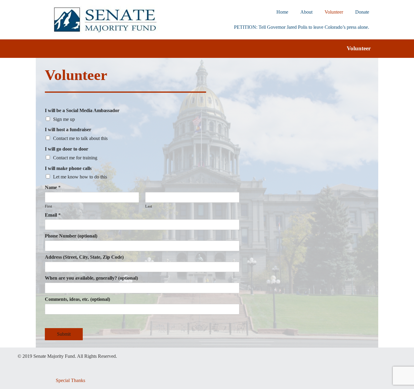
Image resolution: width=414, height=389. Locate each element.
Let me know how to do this (80, 176)
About (306, 12)
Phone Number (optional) (71, 235)
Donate (362, 12)
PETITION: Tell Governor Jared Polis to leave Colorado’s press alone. (301, 27)
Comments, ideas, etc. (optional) (77, 299)
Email (53, 215)
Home (282, 12)
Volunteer (334, 12)
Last (148, 206)
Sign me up (64, 119)
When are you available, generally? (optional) (91, 278)
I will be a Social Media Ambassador (82, 110)
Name (53, 187)
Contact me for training (75, 157)
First (48, 206)
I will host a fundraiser (68, 129)
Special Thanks (70, 380)
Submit (64, 334)
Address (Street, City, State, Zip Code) (84, 257)
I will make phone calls (68, 168)
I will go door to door (66, 148)
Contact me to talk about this (80, 138)
